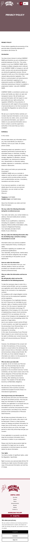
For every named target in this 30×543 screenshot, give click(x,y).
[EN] (25, 3)
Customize (15, 535)
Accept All (15, 531)
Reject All (15, 539)
